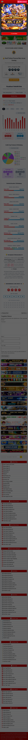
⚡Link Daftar (14, 33)
